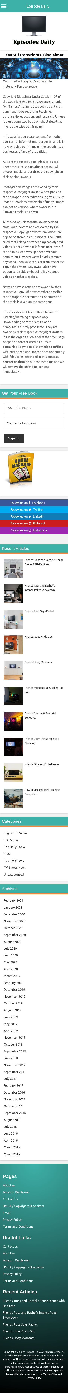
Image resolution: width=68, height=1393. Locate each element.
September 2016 (15, 1113)
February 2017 (13, 1085)
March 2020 (12, 976)
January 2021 (13, 907)
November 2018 (14, 1037)
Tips (7, 853)
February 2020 (13, 983)
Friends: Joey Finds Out (19, 1331)
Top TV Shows (14, 860)
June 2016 (11, 1133)
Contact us (10, 1199)
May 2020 (10, 962)
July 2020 (10, 948)
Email (6, 1213)
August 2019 (12, 1010)
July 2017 (10, 1078)
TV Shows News (15, 867)
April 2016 (11, 1140)
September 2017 (15, 1072)
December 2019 (14, 989)
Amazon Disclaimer (16, 1192)
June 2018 (11, 1058)
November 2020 (14, 921)
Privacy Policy (12, 1219)
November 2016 (14, 1099)
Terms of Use (50, 1374)
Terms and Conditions (18, 1226)
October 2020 (13, 928)
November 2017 (14, 1065)
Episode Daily (37, 6)
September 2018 (15, 1051)
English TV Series (15, 833)
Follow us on (27, 502)
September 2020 (15, 935)
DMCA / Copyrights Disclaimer (23, 1206)
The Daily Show (14, 847)
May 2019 (10, 1024)
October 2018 (13, 1044)
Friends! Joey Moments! (19, 1338)
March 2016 (12, 1147)
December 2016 (14, 1092)
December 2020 (14, 914)
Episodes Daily (34, 42)
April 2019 (11, 1031)
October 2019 (13, 1003)
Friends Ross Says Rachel (20, 1324)
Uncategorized (14, 874)
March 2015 (12, 1154)
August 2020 (12, 941)
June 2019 (11, 1017)
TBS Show (11, 840)
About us (9, 1185)
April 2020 (11, 969)
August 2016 (12, 1120)
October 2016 (13, 1106)
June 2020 (11, 955)
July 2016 (10, 1126)
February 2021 (13, 900)
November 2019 (14, 996)
